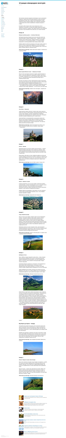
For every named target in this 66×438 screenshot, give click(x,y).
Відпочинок (3, 24)
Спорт (2, 14)
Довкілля (2, 27)
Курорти (3, 18)
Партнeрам (2, 36)
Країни (3, 17)
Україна (3, 21)
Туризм (2, 15)
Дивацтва (2, 28)
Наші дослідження (3, 7)
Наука (2, 31)
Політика (2, 8)
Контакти (2, 35)
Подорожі (3, 22)
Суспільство (3, 11)
